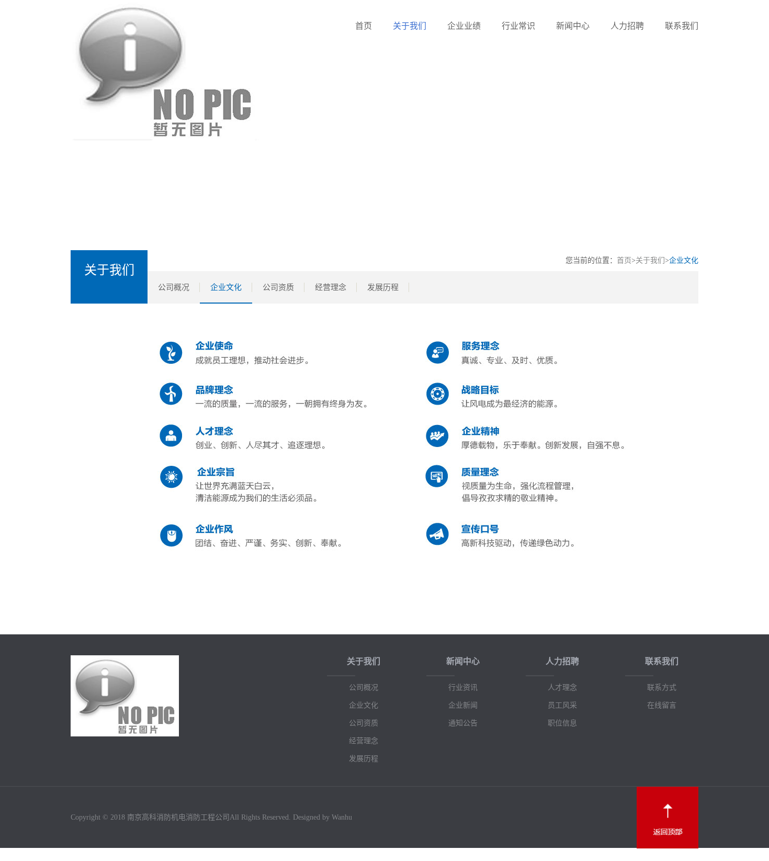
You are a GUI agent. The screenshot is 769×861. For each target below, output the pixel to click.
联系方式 (661, 687)
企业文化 (226, 287)
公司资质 (278, 287)
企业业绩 (464, 25)
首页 (363, 25)
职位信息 (562, 723)
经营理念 (330, 287)
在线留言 (661, 705)
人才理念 (562, 687)
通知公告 (463, 723)
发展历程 (383, 287)
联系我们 (681, 25)
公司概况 (173, 287)
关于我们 (409, 25)
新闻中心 (573, 25)
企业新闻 (463, 705)
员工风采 (562, 705)
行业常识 (518, 25)
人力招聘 (627, 25)
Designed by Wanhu (322, 817)
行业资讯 (463, 687)
